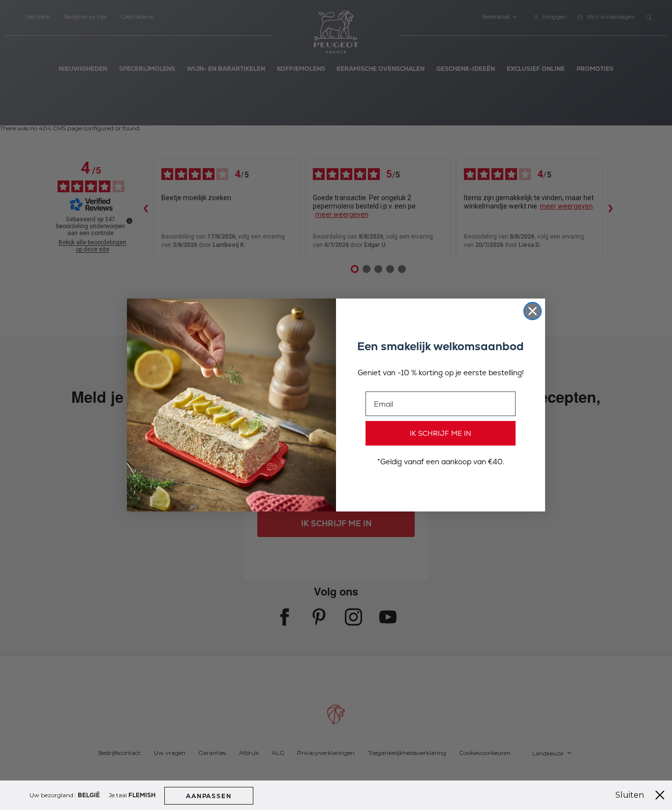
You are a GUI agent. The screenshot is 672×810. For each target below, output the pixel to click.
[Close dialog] (532, 311)
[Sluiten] (659, 795)
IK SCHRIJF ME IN (440, 433)
